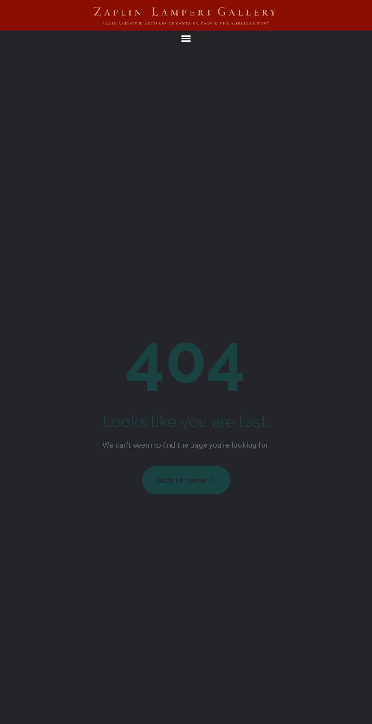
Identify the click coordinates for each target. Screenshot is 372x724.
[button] (186, 38)
